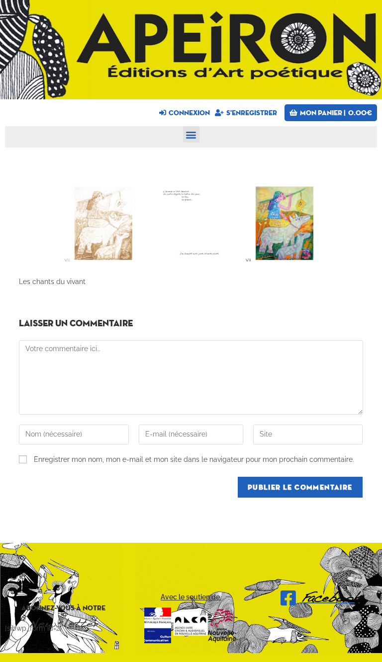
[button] (191, 134)
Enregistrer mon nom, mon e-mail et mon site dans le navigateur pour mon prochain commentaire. (194, 459)
